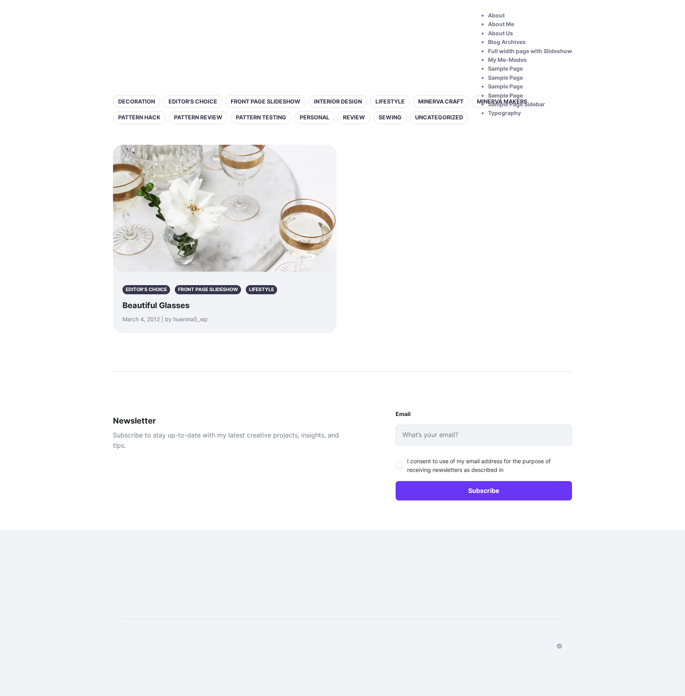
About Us (500, 33)
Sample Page (505, 68)
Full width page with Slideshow (530, 51)
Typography (504, 112)
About (496, 15)
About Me (501, 24)
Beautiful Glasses (155, 305)
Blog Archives (507, 41)
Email (403, 413)
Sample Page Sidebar (516, 104)
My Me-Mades (507, 59)
